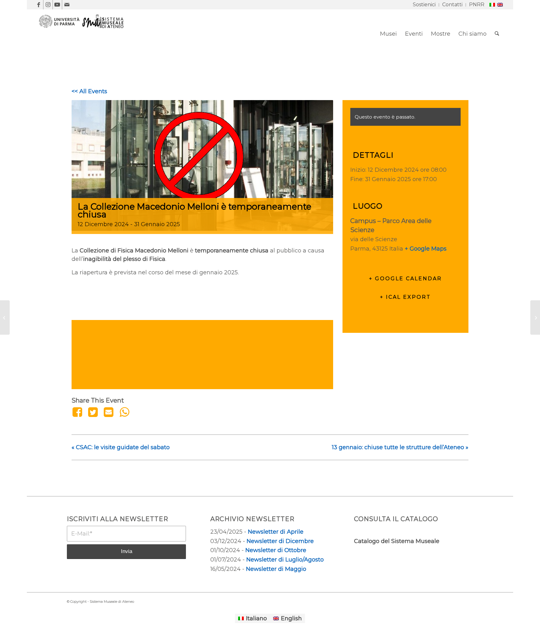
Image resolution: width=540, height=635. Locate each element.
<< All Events (89, 91)
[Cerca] (497, 33)
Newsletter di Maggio (276, 569)
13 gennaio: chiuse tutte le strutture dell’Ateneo (400, 447)
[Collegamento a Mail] (67, 4)
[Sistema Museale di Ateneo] (84, 38)
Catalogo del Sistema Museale (396, 541)
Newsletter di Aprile (275, 531)
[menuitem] (424, 5)
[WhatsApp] (124, 412)
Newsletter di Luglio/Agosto (285, 559)
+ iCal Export (405, 297)
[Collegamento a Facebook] (38, 4)
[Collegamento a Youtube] (57, 4)
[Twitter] (93, 412)
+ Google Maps (426, 248)
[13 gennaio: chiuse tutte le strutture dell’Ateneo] (535, 317)
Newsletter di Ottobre (275, 550)
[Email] (109, 412)
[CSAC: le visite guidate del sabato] (5, 317)
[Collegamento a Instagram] (47, 4)
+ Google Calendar (405, 279)
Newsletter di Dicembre (280, 541)
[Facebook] (78, 412)
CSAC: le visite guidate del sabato (121, 447)
